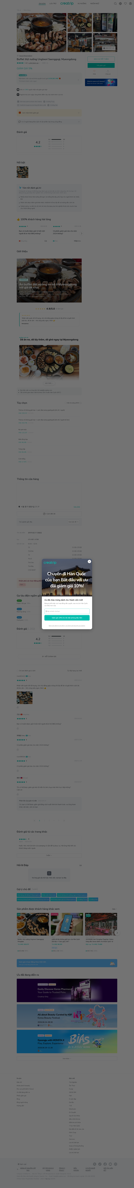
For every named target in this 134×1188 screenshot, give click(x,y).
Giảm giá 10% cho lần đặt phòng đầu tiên (67, 618)
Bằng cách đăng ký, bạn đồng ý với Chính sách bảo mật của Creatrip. (67, 625)
